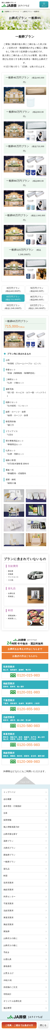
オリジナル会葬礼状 (12, 1001)
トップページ (9, 792)
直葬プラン (8, 841)
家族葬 (6, 931)
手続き (6, 952)
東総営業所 (8, 924)
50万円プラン (37, 289)
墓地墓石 (7, 966)
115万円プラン (37, 307)
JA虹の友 (7, 980)
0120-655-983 (28, 709)
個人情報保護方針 (11, 827)
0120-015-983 (28, 675)
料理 (5, 876)
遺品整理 (7, 1008)
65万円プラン (13, 298)
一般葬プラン (9, 862)
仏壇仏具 (7, 959)
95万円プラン (13, 307)
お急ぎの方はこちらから (25, 656)
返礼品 (6, 869)
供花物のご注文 (10, 987)
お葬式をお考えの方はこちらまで (25, 649)
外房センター (9, 896)
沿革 (5, 813)
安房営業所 (8, 883)
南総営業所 (8, 889)
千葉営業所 (8, 903)
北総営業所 (8, 910)
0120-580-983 (28, 726)
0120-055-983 (28, 745)
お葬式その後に (10, 945)
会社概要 (7, 799)
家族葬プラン (9, 855)
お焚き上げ (8, 973)
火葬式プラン (9, 848)
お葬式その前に (10, 938)
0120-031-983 (28, 692)
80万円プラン (37, 298)
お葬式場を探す (10, 834)
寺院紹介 (7, 994)
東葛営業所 (8, 917)
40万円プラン (13, 289)
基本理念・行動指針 (12, 806)
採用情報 (7, 820)
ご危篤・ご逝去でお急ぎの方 (19, 1025)
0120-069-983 (28, 761)
